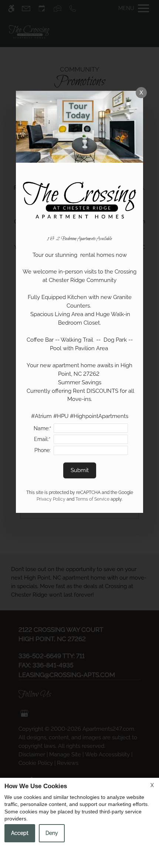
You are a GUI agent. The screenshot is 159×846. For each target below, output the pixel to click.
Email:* (42, 439)
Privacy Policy (51, 499)
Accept (19, 833)
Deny (51, 833)
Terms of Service (92, 499)
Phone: (42, 450)
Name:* (42, 428)
